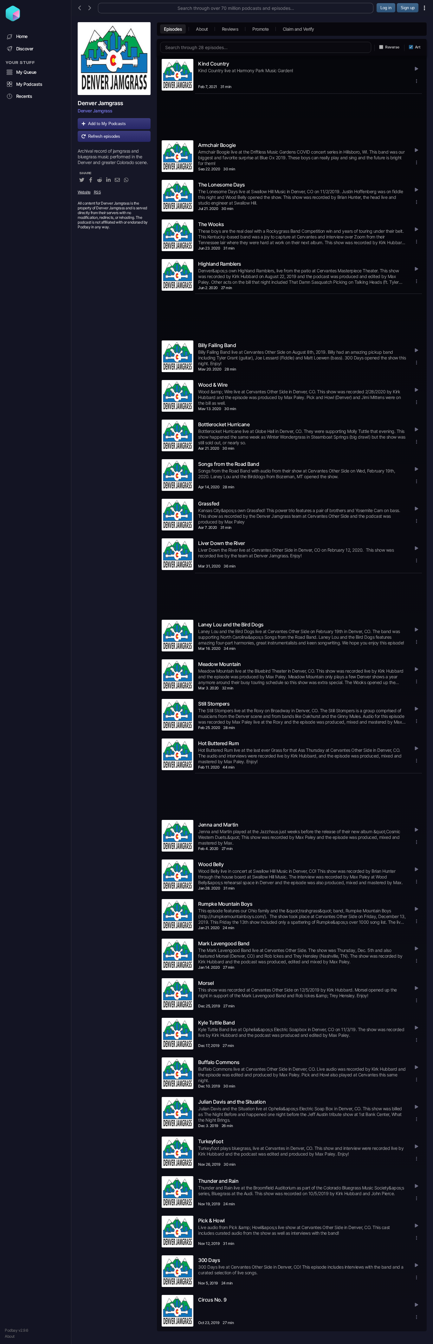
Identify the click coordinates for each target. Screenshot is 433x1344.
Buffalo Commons (219, 1062)
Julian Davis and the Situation (232, 1102)
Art (418, 47)
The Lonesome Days (221, 184)
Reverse (392, 47)
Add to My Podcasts (107, 123)
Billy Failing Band (217, 345)
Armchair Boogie (217, 145)
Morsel (206, 983)
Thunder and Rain (218, 1181)
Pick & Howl (211, 1220)
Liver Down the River (221, 543)
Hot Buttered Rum (218, 743)
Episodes (173, 29)
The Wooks (211, 224)
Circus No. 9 (212, 1299)
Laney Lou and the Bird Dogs (231, 624)
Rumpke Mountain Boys (225, 904)
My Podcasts (29, 84)
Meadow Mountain (219, 664)
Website (84, 192)
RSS (97, 192)
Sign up (408, 7)
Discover (24, 48)
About (10, 1336)
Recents (24, 96)
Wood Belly (210, 864)
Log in (385, 7)
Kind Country (213, 63)
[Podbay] (13, 19)
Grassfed (208, 503)
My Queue (26, 72)
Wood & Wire (213, 385)
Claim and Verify (298, 29)
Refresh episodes (104, 136)
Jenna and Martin (218, 824)
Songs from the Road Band (228, 464)
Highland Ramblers (219, 264)
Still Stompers (213, 704)
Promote (260, 29)
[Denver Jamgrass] (114, 58)
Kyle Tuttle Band (216, 1022)
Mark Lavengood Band (223, 943)
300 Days (209, 1260)
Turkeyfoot (210, 1141)
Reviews (230, 29)
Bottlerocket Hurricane (223, 424)
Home (22, 36)
